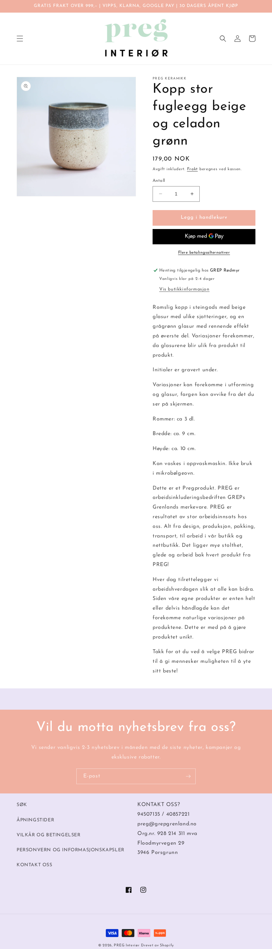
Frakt (192, 169)
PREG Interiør (126, 945)
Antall (159, 180)
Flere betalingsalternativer (204, 253)
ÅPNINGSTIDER (35, 820)
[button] (20, 38)
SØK (22, 804)
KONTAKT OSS (34, 865)
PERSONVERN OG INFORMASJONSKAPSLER (70, 850)
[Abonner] (188, 776)
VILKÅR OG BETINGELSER (49, 835)
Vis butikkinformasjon (184, 289)
